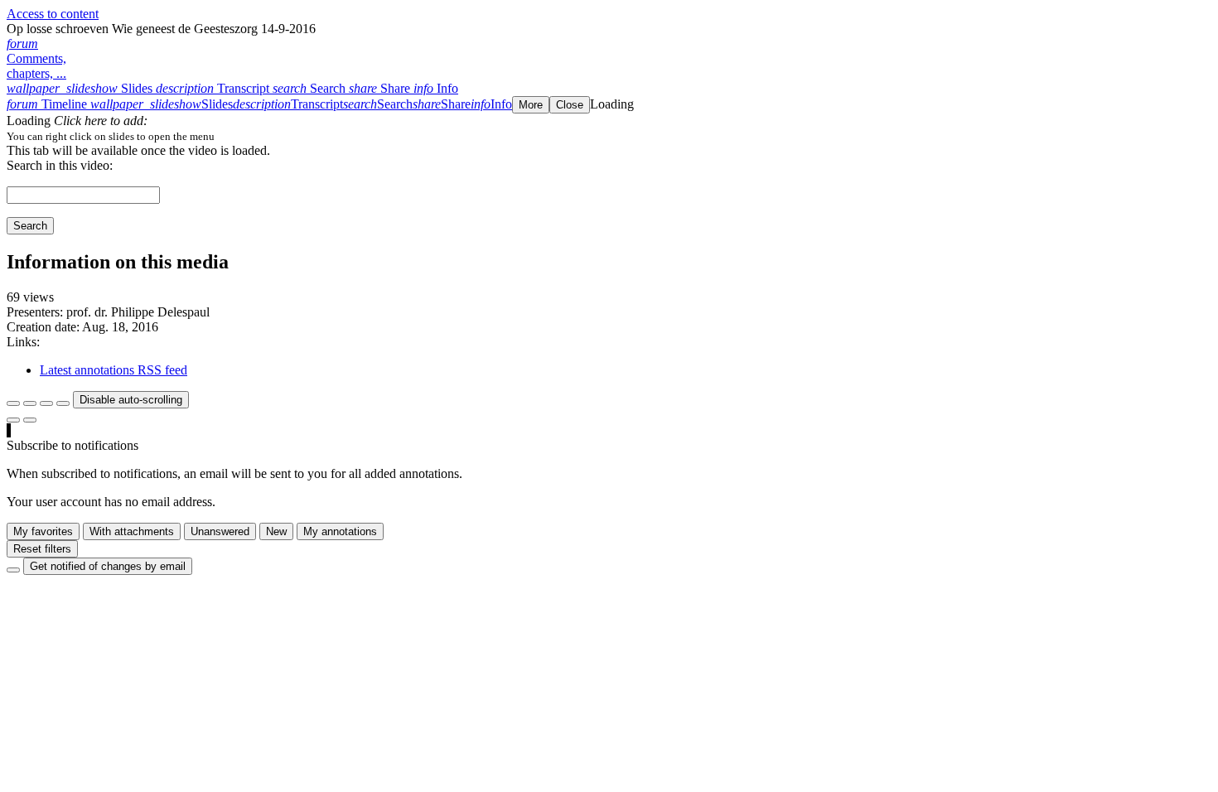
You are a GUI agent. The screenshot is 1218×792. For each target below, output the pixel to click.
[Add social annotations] (13, 420)
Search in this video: (60, 165)
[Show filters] (29, 403)
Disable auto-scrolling (131, 400)
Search (30, 226)
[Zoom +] (63, 403)
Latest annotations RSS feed (113, 370)
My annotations (340, 531)
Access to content (53, 14)
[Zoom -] (46, 403)
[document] (609, 135)
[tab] (81, 88)
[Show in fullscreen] (13, 403)
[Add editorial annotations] (29, 420)
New (276, 531)
